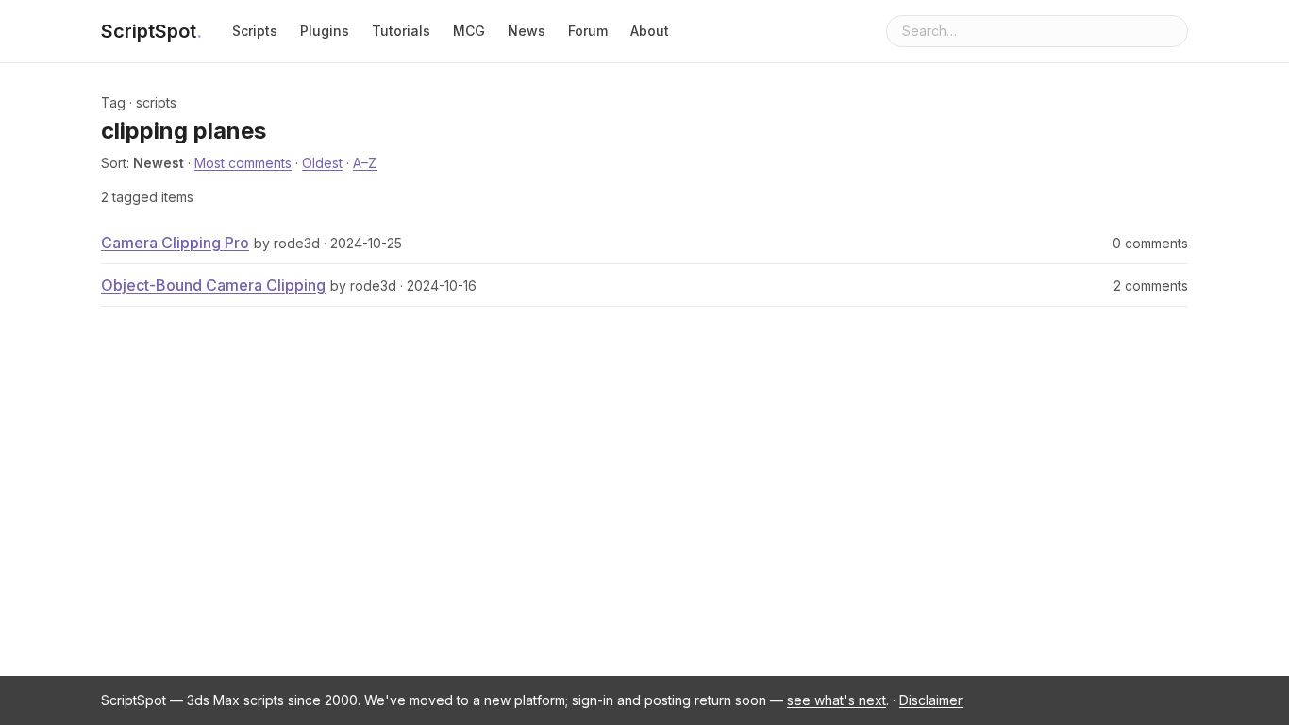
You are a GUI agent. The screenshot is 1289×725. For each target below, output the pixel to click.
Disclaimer (931, 700)
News (526, 31)
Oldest (322, 163)
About (649, 31)
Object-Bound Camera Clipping (213, 285)
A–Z (365, 163)
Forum (588, 31)
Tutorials (401, 31)
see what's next (836, 700)
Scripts (254, 31)
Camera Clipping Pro (175, 242)
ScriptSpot (151, 31)
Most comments (243, 163)
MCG (469, 31)
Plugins (324, 31)
